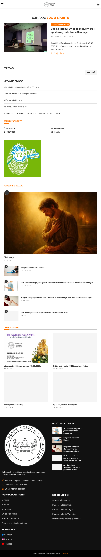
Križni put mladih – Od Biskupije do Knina (20, 94)
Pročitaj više (56, 53)
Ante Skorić (64, 554)
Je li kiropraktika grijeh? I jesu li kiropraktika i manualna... (72, 431)
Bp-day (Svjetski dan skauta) (15, 107)
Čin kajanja (9, 257)
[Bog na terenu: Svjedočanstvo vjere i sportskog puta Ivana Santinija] (25, 37)
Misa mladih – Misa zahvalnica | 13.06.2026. (21, 87)
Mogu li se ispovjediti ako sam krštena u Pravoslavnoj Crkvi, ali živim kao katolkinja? (56, 297)
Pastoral (58, 36)
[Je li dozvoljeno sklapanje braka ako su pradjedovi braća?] (11, 316)
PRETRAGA (9, 68)
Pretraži (91, 72)
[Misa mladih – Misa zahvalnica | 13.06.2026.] (26, 348)
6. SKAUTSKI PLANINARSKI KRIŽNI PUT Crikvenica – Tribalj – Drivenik (32, 113)
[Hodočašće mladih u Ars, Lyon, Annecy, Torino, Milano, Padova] (57, 458)
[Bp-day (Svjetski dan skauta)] (75, 387)
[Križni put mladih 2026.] (26, 387)
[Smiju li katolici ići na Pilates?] (11, 271)
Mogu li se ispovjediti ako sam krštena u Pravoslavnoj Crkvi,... (71, 449)
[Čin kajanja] (50, 223)
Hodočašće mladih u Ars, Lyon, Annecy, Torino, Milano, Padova (72, 458)
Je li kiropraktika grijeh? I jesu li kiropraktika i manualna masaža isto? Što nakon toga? (57, 282)
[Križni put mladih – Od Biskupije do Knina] (75, 348)
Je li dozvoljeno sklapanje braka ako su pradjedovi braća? (45, 312)
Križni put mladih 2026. (13, 100)
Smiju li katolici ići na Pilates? (33, 268)
